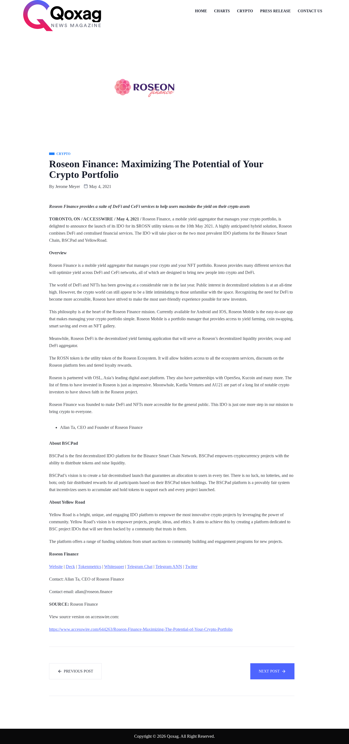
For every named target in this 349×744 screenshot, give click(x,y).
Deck (70, 566)
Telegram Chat (139, 566)
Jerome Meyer (67, 186)
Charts (222, 11)
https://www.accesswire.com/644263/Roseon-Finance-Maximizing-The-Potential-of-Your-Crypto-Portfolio (141, 629)
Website (56, 566)
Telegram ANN (168, 566)
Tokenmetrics (89, 566)
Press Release (275, 11)
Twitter (191, 566)
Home (201, 11)
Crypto (245, 11)
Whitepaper (114, 566)
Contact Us (310, 11)
